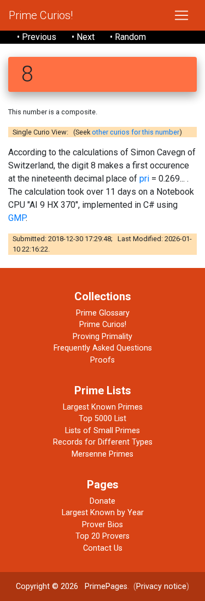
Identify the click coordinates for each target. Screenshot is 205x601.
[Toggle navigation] (181, 15)
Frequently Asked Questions (103, 348)
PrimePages (106, 586)
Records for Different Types (103, 442)
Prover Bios (102, 524)
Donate (102, 501)
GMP (17, 218)
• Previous (36, 37)
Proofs (102, 360)
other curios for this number (135, 132)
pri (144, 178)
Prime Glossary (103, 313)
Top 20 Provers (102, 536)
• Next (83, 37)
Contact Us (102, 548)
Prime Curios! (41, 15)
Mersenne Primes (102, 454)
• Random (128, 37)
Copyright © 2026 (47, 586)
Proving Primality (102, 336)
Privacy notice (161, 586)
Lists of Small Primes (102, 430)
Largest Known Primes (103, 407)
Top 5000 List (102, 418)
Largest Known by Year (103, 512)
